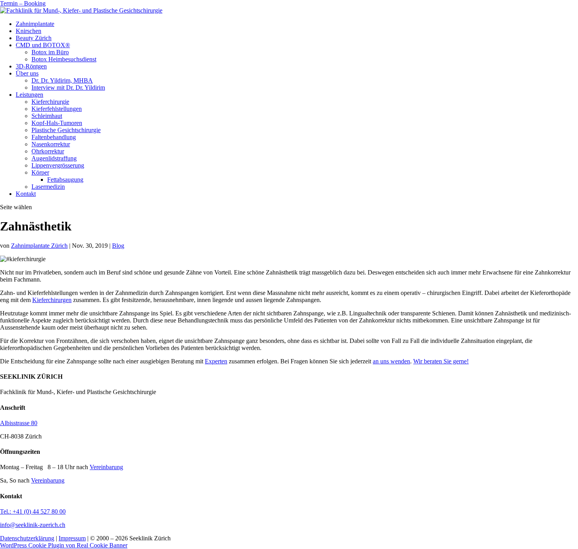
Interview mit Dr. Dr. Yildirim (68, 87)
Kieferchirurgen (52, 300)
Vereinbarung (106, 467)
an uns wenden (391, 361)
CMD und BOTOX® (43, 45)
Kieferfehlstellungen (56, 108)
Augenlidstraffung (54, 158)
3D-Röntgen (31, 66)
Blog (118, 245)
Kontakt (26, 193)
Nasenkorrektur (50, 144)
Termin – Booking (23, 3)
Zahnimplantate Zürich (39, 245)
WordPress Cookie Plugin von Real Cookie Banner (63, 545)
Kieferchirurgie (50, 101)
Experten (216, 361)
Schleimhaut (46, 115)
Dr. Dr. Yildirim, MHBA (62, 80)
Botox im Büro (50, 52)
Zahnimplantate (35, 23)
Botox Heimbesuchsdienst (63, 59)
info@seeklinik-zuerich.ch (32, 524)
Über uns (27, 73)
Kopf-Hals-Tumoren (56, 123)
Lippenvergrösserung (57, 165)
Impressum (72, 538)
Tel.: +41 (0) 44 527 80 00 (33, 511)
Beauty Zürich (34, 38)
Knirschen (28, 31)
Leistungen (29, 94)
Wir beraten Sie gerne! (441, 361)
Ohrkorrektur (47, 151)
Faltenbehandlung (53, 137)
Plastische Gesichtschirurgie (66, 130)
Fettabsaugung (65, 179)
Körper (40, 172)
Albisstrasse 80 (18, 423)
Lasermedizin (48, 186)
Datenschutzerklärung (27, 538)
